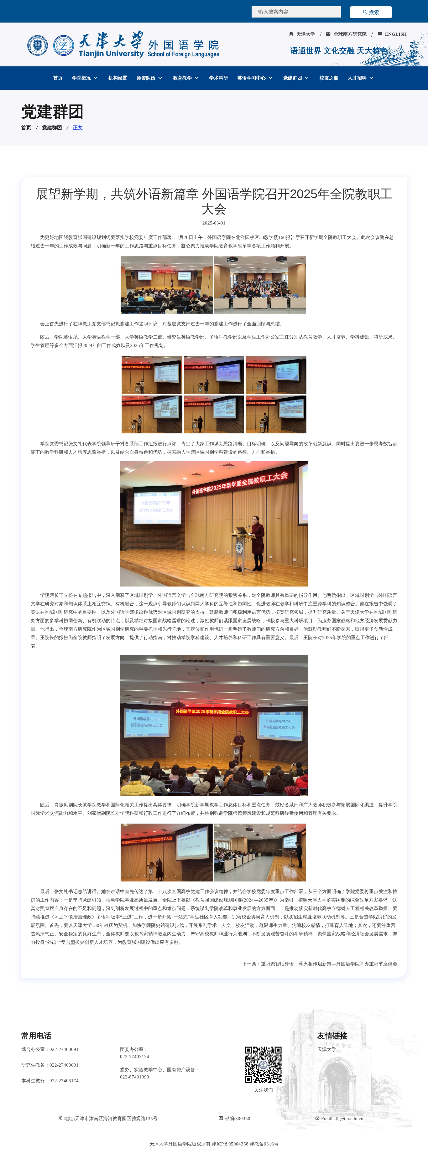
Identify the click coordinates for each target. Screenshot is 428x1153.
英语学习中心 (252, 77)
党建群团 (293, 77)
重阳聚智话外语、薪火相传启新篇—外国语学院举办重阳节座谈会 (329, 963)
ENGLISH (395, 34)
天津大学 (305, 34)
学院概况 (82, 77)
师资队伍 (147, 77)
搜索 (373, 12)
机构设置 (117, 77)
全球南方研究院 (349, 34)
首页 (58, 77)
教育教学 (183, 77)
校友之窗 (329, 77)
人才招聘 (358, 77)
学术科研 (218, 77)
